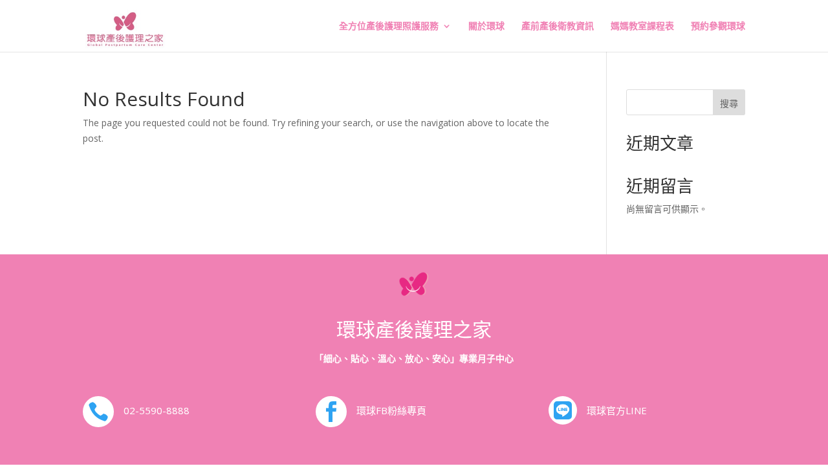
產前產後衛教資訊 (557, 26)
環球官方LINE (617, 410)
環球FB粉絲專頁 (391, 410)
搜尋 (729, 103)
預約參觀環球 (718, 26)
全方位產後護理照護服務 (389, 26)
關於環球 (486, 26)
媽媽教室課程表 (642, 26)
